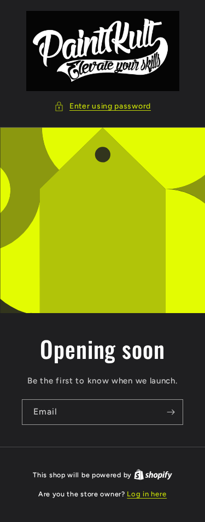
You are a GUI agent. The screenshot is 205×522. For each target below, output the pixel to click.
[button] (102, 106)
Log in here (147, 494)
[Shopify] (153, 475)
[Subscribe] (171, 412)
